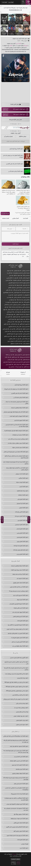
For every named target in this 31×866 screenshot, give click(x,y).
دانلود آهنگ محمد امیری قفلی (21, 823)
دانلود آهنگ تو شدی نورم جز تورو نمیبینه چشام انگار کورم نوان (15, 778)
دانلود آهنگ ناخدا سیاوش (22, 474)
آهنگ (18, 41)
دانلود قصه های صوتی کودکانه (20, 550)
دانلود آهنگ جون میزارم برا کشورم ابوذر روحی (17, 804)
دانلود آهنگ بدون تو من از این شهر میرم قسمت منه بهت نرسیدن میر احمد (15, 751)
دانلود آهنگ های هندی (22, 537)
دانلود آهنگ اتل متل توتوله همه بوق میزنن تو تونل (16, 412)
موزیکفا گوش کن (5, 213)
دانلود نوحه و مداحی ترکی (22, 703)
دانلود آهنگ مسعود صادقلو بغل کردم (19, 746)
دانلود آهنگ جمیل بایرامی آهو (21, 831)
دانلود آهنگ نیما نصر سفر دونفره (20, 574)
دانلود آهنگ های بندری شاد (21, 516)
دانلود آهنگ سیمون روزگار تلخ (21, 814)
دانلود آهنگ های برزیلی (22, 541)
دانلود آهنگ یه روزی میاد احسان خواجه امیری (17, 835)
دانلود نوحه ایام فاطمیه (22, 491)
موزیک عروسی (24, 844)
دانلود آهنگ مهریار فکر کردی (21, 420)
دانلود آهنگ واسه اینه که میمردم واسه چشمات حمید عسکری (15, 463)
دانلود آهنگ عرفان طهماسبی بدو (20, 646)
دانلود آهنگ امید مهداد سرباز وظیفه (19, 818)
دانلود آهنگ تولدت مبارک (22, 482)
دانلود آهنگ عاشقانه (23, 495)
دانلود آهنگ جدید (24, 848)
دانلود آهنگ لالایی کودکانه (21, 512)
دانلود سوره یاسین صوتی (22, 725)
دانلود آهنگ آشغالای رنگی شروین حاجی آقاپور (17, 827)
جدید (17, 44)
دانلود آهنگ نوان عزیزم (22, 600)
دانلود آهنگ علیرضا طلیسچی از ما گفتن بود (18, 625)
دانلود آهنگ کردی (24, 487)
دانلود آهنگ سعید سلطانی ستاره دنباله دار (18, 443)
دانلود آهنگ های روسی (22, 533)
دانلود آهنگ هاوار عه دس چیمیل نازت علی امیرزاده (16, 389)
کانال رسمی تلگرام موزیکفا (15, 120)
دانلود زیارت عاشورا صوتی (22, 720)
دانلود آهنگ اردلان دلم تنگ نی (21, 397)
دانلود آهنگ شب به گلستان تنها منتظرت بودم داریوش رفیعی (17, 469)
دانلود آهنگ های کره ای (22, 529)
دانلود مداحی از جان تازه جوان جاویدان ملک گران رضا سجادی (16, 669)
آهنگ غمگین (15, 218)
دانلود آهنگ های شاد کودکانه (21, 546)
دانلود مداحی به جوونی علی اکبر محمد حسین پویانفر (15, 699)
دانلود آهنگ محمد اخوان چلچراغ (20, 583)
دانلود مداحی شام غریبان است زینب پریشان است (16, 674)
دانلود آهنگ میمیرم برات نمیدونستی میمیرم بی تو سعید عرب (16, 809)
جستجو (23, 3)
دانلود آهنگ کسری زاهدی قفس (20, 616)
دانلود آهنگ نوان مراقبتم (22, 769)
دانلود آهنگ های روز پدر (22, 554)
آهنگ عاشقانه (5, 218)
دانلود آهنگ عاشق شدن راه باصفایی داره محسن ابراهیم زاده (16, 789)
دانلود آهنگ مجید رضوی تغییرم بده (19, 638)
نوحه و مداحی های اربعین (22, 712)
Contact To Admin (15, 859)
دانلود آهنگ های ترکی (22, 499)
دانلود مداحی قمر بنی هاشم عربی (20, 695)
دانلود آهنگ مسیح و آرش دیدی (20, 595)
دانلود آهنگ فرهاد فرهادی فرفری (20, 773)
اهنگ (11, 46)
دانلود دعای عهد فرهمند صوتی (21, 716)
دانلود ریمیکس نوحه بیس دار (21, 708)
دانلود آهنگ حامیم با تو (22, 578)
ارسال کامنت (16, 244)
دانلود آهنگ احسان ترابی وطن (21, 784)
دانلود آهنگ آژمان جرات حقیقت (19, 39)
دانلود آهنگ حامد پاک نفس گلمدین (19, 393)
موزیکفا (28, 2)
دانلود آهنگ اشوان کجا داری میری (20, 765)
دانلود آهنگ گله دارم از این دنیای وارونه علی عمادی (16, 452)
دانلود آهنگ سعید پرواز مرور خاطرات (19, 570)
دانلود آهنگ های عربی (23, 520)
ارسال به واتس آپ (8, 136)
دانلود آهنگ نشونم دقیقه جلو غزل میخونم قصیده (16, 431)
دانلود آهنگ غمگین (23, 478)
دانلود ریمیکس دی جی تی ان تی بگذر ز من (18, 439)
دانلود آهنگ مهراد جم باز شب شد (20, 612)
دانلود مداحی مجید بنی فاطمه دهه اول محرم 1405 (16, 682)
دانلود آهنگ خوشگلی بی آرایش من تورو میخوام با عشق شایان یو (16, 799)
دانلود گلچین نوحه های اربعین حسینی (19, 658)
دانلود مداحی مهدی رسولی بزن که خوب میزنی (17, 629)
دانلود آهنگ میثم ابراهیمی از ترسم (19, 408)
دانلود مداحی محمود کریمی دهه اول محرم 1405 (17, 686)
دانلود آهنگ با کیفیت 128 (19, 114)
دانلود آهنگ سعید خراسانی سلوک (20, 447)
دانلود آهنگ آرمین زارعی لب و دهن (20, 642)
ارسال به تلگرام (22, 136)
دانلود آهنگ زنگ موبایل (22, 503)
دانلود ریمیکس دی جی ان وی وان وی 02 (18, 591)
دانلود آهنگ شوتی (23, 508)
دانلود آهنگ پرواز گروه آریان (21, 385)
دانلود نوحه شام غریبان (22, 678)
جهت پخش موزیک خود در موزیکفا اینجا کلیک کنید (15, 8)
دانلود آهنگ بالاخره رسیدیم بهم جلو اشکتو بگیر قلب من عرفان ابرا (15, 741)
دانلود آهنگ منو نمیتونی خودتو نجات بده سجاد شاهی (17, 402)
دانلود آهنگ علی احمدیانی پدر (21, 757)
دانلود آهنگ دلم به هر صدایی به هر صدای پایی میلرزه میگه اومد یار (17, 425)
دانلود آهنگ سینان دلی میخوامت (20, 435)
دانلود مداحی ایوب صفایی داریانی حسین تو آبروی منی (16, 663)
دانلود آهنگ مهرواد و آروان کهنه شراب (19, 416)
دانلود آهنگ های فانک (22, 621)
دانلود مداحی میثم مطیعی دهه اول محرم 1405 (17, 691)
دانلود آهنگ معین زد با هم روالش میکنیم (18, 633)
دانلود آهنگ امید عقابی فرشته (21, 608)
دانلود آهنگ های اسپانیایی (21, 525)
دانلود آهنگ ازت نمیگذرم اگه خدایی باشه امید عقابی (15, 736)
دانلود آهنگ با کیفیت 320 (19, 109)
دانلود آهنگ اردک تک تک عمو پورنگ (19, 794)
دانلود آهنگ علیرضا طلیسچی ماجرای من (19, 604)
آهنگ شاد (25, 218)
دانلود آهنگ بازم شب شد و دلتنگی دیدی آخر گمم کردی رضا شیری (16, 457)
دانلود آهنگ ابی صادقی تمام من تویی (19, 587)
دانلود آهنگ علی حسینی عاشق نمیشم (19, 761)
